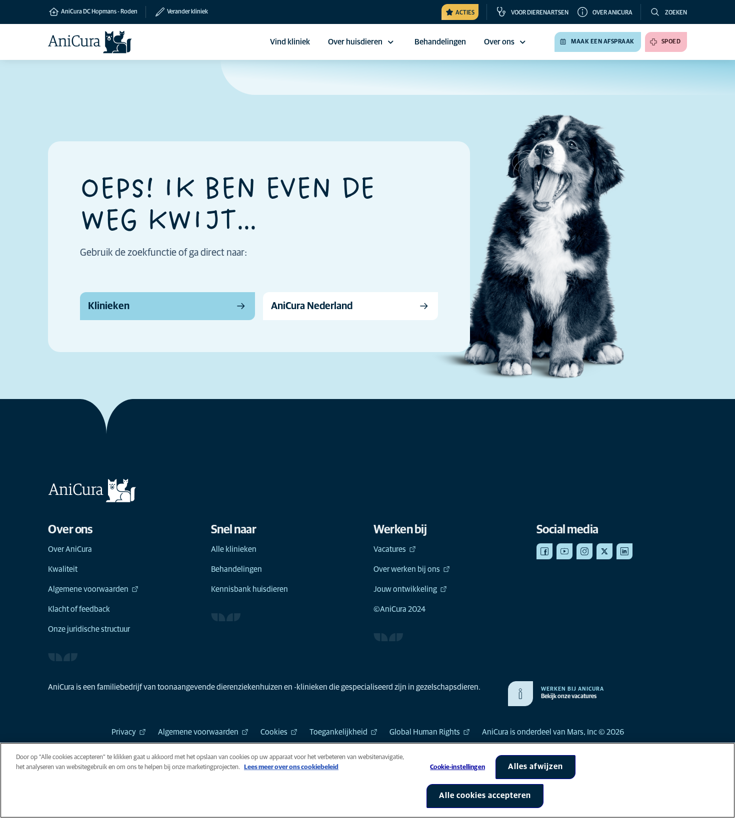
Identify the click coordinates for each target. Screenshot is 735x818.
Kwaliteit (63, 569)
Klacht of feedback (79, 609)
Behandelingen (236, 569)
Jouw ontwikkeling (405, 589)
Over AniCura (70, 549)
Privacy (124, 732)
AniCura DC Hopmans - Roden (99, 12)
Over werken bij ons (407, 569)
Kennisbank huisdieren (249, 589)
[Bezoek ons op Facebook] (544, 551)
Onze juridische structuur (89, 629)
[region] (367, 780)
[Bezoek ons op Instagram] (584, 551)
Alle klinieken (233, 549)
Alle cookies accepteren (485, 796)
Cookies (274, 732)
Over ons (499, 42)
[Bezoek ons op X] (604, 551)
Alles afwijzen (535, 767)
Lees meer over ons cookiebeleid (291, 767)
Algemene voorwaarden (88, 589)
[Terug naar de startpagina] (90, 42)
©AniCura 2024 (400, 609)
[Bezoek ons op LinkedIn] (624, 551)
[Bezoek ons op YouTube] (564, 551)
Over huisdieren (355, 42)
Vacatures (390, 549)
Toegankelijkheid (339, 732)
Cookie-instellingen (457, 767)
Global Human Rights (425, 732)
